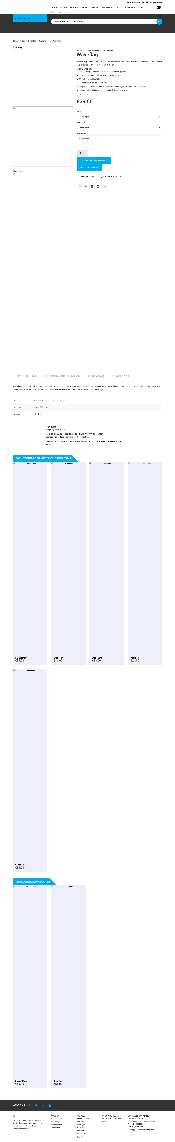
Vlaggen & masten (28, 41)
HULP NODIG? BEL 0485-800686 (144, 2)
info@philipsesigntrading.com (142, 1130)
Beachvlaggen (45, 41)
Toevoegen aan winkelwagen (93, 160)
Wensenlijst (55, 1122)
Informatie (107, 8)
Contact (119, 8)
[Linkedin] (43, 1105)
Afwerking (81, 133)
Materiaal (81, 122)
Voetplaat (19, 865)
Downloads (81, 1134)
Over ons (64, 8)
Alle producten (83, 1118)
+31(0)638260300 (136, 1127)
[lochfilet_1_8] (43, 136)
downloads (120, 376)
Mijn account (56, 1118)
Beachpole (135, 658)
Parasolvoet (21, 658)
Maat (79, 112)
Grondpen (58, 658)
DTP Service (94, 8)
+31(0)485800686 (136, 1124)
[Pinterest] (92, 186)
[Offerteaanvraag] (159, 7)
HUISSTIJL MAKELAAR (134, 8)
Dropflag (58, 1081)
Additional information (62, 376)
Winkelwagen (56, 1125)
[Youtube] (49, 1105)
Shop (84, 8)
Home (54, 8)
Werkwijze (75, 8)
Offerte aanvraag (89, 167)
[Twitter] (85, 186)
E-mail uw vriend (87, 177)
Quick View (30, 558)
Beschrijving (26, 376)
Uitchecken (55, 1128)
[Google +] (98, 186)
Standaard (97, 658)
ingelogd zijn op (60, 437)
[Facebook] (79, 186)
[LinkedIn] (104, 186)
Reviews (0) (96, 376)
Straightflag (21, 1081)
